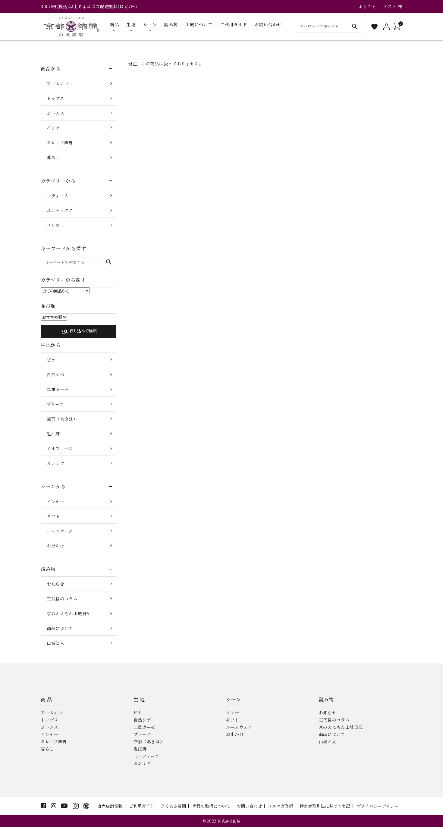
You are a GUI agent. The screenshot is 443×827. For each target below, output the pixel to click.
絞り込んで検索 (79, 331)
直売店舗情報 (110, 806)
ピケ (51, 360)
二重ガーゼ (58, 389)
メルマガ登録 (280, 806)
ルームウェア (60, 531)
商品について (60, 628)
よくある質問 (173, 806)
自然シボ (55, 374)
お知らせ (55, 584)
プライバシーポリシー (378, 806)
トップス (55, 98)
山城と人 (55, 643)
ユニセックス (60, 210)
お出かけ (55, 546)
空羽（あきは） (62, 419)
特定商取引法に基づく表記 (325, 806)
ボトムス (55, 113)
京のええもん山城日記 (69, 613)
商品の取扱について (211, 806)
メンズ (53, 225)
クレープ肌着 (60, 142)
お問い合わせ (249, 806)
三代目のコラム (62, 599)
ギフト (53, 516)
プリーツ (55, 404)
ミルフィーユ (60, 448)
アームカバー (60, 83)
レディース (57, 196)
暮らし (53, 157)
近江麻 (53, 434)
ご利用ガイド (141, 806)
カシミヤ (55, 463)
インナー (55, 128)
